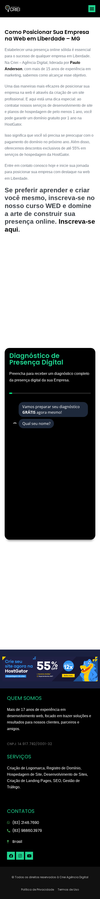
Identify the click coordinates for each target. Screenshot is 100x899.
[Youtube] (29, 856)
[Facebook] (11, 856)
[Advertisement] (50, 293)
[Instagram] (20, 856)
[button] (91, 8)
